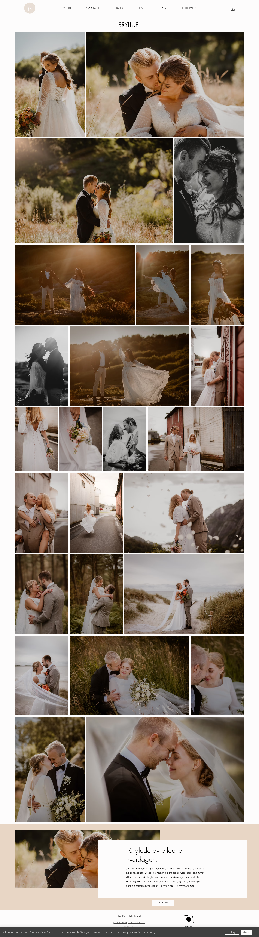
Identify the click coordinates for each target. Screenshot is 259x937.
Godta (246, 932)
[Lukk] (255, 932)
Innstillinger (232, 932)
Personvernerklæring (146, 932)
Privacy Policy (129, 926)
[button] (233, 8)
